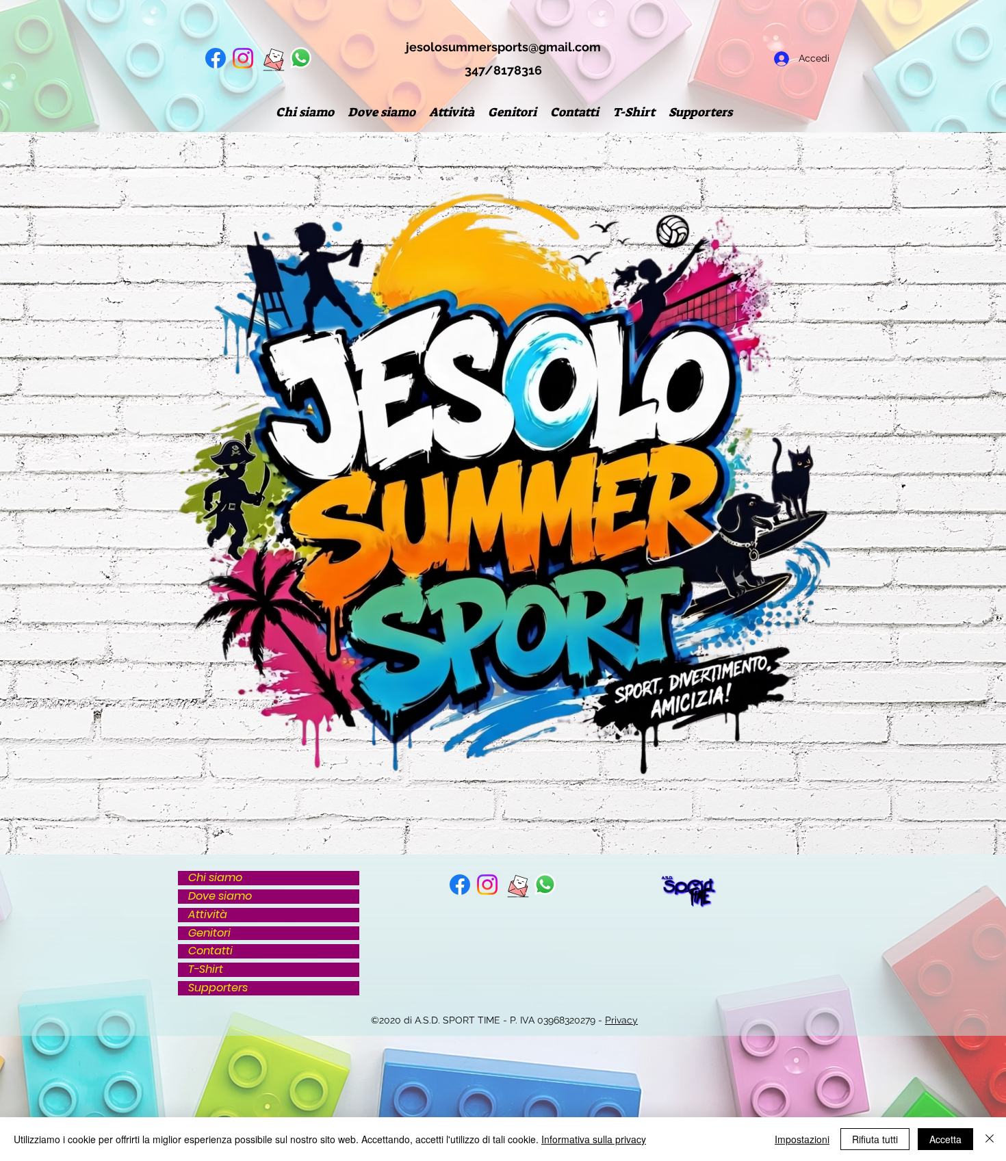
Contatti (210, 951)
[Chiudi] (989, 1139)
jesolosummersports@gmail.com (503, 47)
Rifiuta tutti (875, 1139)
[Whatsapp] (300, 57)
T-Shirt (205, 970)
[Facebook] (215, 58)
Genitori (209, 933)
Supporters (218, 988)
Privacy (621, 1020)
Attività (207, 915)
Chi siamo (215, 878)
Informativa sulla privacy (593, 1139)
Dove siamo (220, 896)
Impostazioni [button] (802, 1139)
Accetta (945, 1139)
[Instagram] (243, 58)
